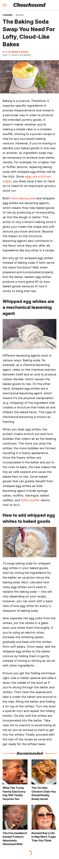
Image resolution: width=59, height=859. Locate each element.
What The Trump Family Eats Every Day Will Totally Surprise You (14, 793)
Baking (20, 15)
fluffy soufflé (30, 500)
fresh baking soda (23, 198)
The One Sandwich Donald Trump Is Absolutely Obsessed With (15, 838)
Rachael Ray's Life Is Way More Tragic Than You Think (43, 836)
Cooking (7, 15)
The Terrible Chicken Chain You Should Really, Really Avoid (43, 793)
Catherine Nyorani (17, 52)
